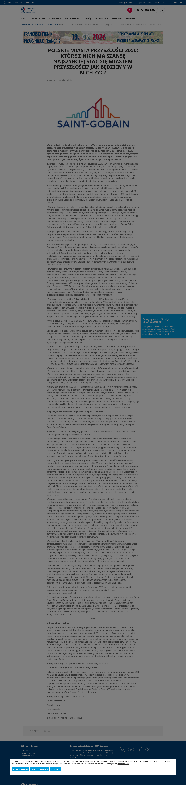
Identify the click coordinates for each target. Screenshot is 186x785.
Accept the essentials (40, 769)
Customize (55, 769)
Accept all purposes (20, 769)
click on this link (123, 764)
